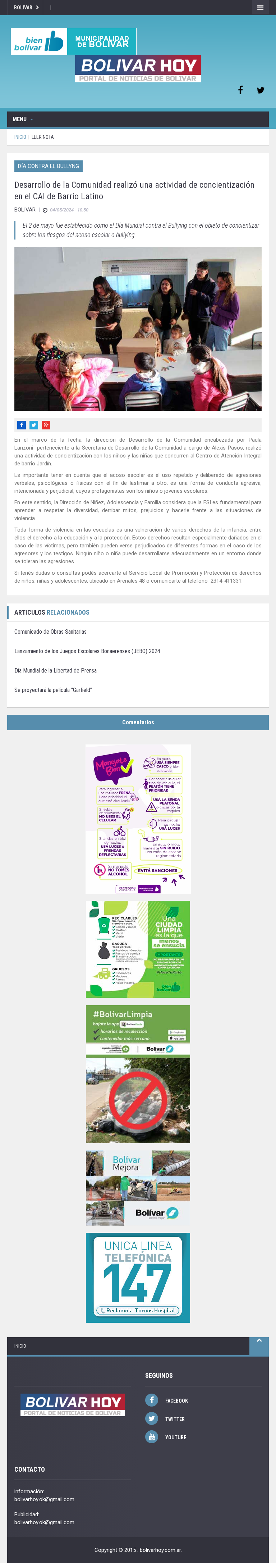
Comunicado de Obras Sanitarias (50, 631)
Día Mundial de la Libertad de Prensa (55, 670)
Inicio (20, 1346)
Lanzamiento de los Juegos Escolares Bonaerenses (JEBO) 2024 (87, 651)
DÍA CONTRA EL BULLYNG (48, 166)
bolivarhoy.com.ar (160, 1550)
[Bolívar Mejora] (138, 1188)
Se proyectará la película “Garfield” (53, 690)
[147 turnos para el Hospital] (138, 1278)
